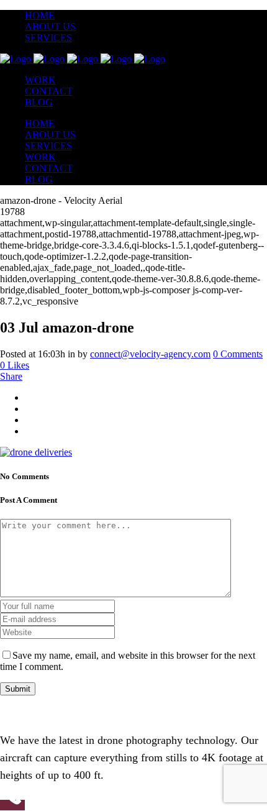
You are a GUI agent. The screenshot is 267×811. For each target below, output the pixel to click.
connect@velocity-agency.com (150, 354)
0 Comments (238, 354)
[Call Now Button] (12, 805)
